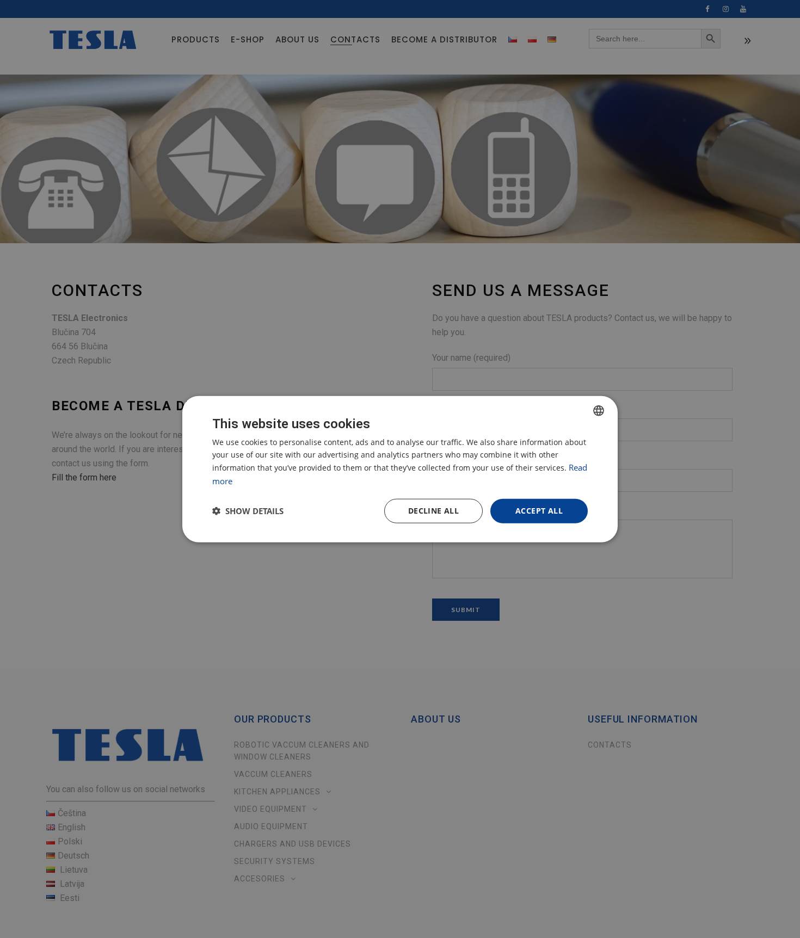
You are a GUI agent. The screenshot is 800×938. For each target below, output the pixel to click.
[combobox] (598, 410)
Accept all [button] (539, 510)
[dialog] (400, 469)
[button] (248, 511)
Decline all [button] (433, 510)
